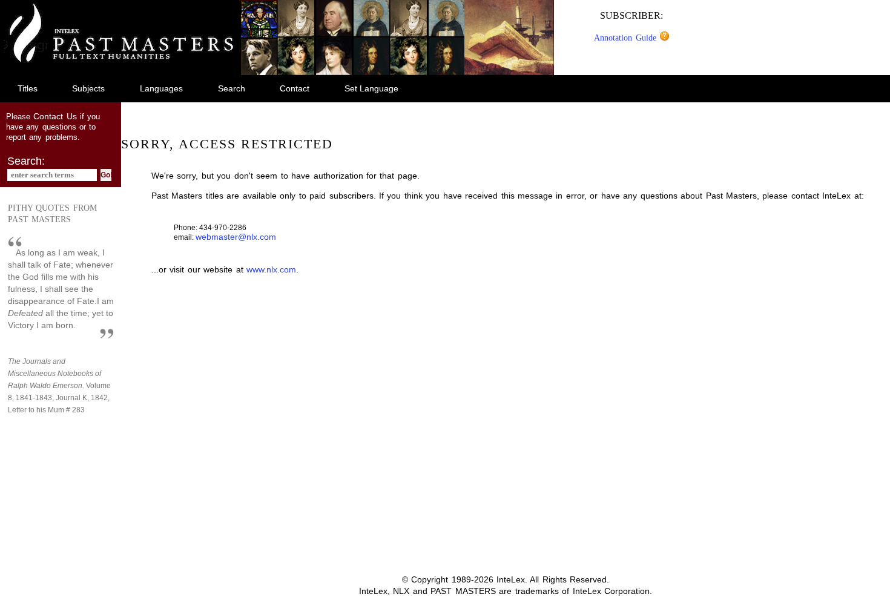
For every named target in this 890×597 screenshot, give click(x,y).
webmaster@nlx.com (236, 237)
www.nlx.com (271, 269)
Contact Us (54, 116)
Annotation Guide (626, 37)
